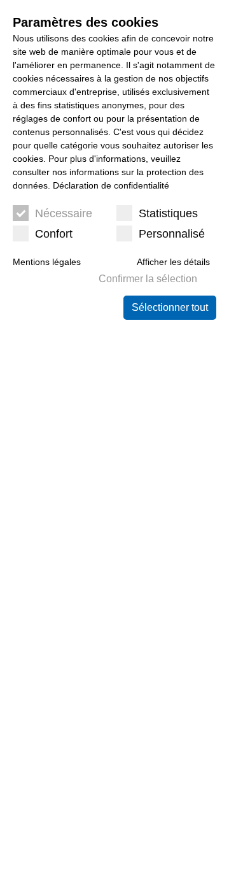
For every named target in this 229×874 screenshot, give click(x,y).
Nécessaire (63, 213)
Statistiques (168, 213)
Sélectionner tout (170, 307)
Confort (54, 233)
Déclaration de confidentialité (111, 185)
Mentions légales (47, 262)
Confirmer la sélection (148, 278)
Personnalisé (172, 233)
